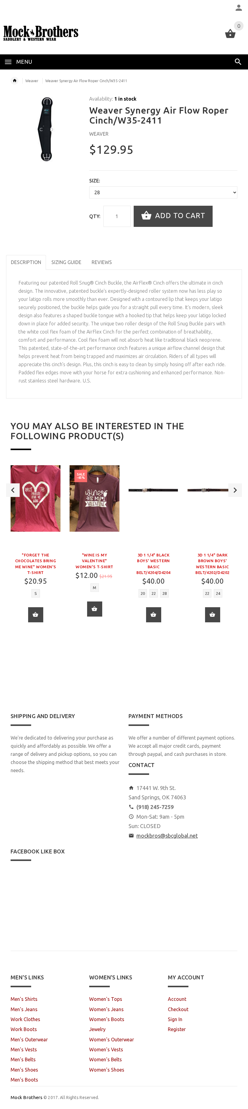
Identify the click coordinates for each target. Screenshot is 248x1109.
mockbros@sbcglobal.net (167, 836)
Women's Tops (105, 999)
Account (177, 999)
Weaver (31, 81)
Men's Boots (24, 1079)
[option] (35, 548)
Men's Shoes (24, 1069)
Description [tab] (26, 262)
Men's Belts (23, 1059)
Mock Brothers (27, 1097)
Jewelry (97, 1029)
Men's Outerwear (29, 1039)
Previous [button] (13, 490)
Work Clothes (25, 1019)
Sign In (175, 1019)
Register (177, 1029)
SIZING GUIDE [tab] (66, 262)
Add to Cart (179, 215)
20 (143, 593)
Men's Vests (24, 1049)
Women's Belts (105, 1059)
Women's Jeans (106, 1009)
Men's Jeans (24, 1009)
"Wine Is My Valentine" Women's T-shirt (94, 561)
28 (164, 593)
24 (218, 593)
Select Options (153, 614)
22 (154, 593)
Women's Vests (106, 1049)
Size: (94, 180)
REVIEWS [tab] (102, 262)
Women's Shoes (106, 1069)
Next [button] (235, 490)
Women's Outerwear (111, 1039)
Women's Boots (106, 1019)
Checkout (178, 1009)
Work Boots (24, 1029)
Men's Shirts (24, 999)
